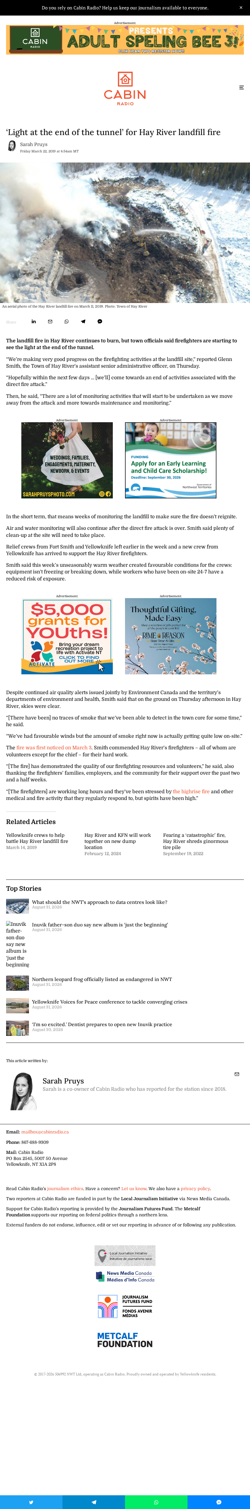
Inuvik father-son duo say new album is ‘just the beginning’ (100, 925)
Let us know (133, 1188)
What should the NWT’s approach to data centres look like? (99, 902)
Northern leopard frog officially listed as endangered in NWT (102, 979)
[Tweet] (31, 1502)
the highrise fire (191, 791)
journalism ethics (65, 1188)
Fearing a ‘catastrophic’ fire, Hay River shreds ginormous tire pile (195, 841)
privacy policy (195, 1188)
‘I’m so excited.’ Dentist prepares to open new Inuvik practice (102, 1024)
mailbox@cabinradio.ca (45, 1131)
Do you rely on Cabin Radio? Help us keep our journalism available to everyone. (125, 8)
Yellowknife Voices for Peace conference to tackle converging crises (110, 1002)
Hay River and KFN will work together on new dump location (117, 841)
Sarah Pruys (34, 144)
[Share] (34, 321)
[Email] (50, 321)
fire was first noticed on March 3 (53, 748)
